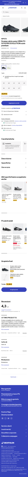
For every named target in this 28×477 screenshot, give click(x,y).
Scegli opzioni (14, 289)
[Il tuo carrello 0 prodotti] (25, 7)
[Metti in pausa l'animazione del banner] (23, 3)
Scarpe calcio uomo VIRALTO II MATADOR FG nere (7, 237)
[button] (22, 248)
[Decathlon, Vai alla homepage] (12, 7)
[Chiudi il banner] (25, 3)
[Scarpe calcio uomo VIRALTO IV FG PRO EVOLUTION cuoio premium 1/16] (10, 27)
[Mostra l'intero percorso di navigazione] (1, 16)
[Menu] (3, 7)
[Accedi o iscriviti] (21, 7)
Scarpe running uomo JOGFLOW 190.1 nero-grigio (17, 196)
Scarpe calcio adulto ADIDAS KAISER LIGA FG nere (17, 238)
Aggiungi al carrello (14, 103)
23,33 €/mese (5, 96)
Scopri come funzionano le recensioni (9, 311)
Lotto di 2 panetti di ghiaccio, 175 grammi (6, 196)
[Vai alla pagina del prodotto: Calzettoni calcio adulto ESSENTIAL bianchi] (5, 277)
